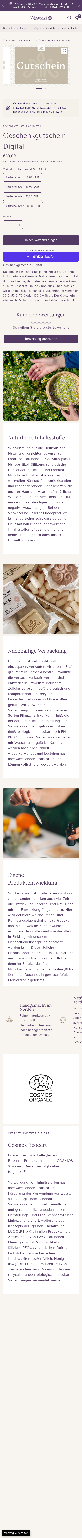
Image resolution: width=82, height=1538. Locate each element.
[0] (76, 17)
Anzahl (7, 216)
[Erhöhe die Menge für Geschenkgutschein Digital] (19, 225)
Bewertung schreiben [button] (41, 339)
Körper (37, 28)
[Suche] (69, 17)
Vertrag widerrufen (16, 1533)
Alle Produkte (26, 40)
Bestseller (9, 28)
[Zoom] (64, 51)
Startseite (9, 40)
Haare (23, 28)
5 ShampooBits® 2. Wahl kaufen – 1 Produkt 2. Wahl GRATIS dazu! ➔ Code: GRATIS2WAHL (43, 6)
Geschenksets (69, 28)
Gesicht (51, 28)
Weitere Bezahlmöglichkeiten (41, 250)
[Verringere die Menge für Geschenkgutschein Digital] (6, 225)
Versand (21, 161)
